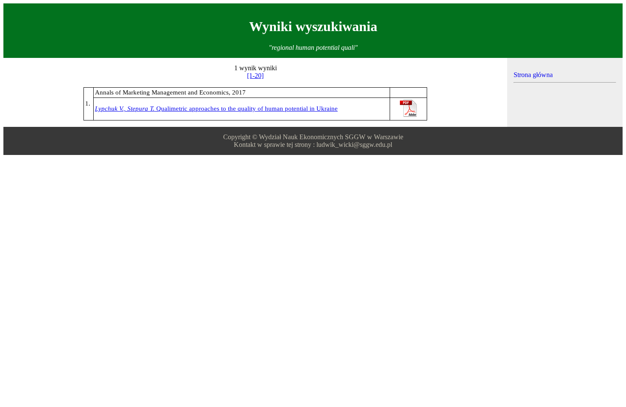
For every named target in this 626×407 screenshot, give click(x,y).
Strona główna (533, 74)
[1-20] (255, 75)
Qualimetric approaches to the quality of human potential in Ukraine (216, 108)
